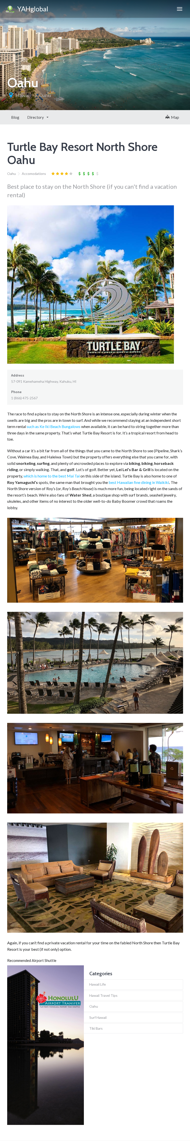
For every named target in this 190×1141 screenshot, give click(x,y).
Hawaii (23, 95)
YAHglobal (31, 9)
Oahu (45, 95)
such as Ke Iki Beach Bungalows (53, 426)
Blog (15, 117)
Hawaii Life (97, 984)
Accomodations (34, 173)
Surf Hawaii (98, 1017)
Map (174, 117)
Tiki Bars (96, 1028)
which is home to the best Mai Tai (52, 476)
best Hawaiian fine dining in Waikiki (139, 482)
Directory (36, 117)
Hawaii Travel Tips (103, 995)
